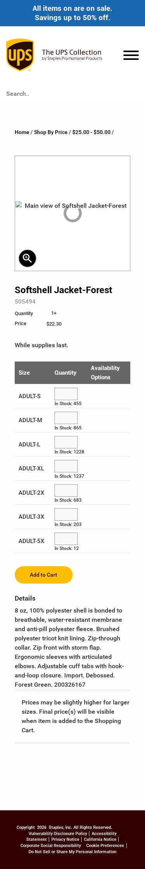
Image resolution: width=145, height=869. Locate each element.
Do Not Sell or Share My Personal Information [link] (72, 851)
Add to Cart (43, 575)
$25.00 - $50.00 (91, 132)
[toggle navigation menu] (131, 56)
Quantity (66, 372)
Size (24, 372)
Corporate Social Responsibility (50, 845)
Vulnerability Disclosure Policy (58, 833)
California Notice (100, 839)
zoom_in (27, 258)
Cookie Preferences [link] (105, 845)
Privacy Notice (65, 839)
